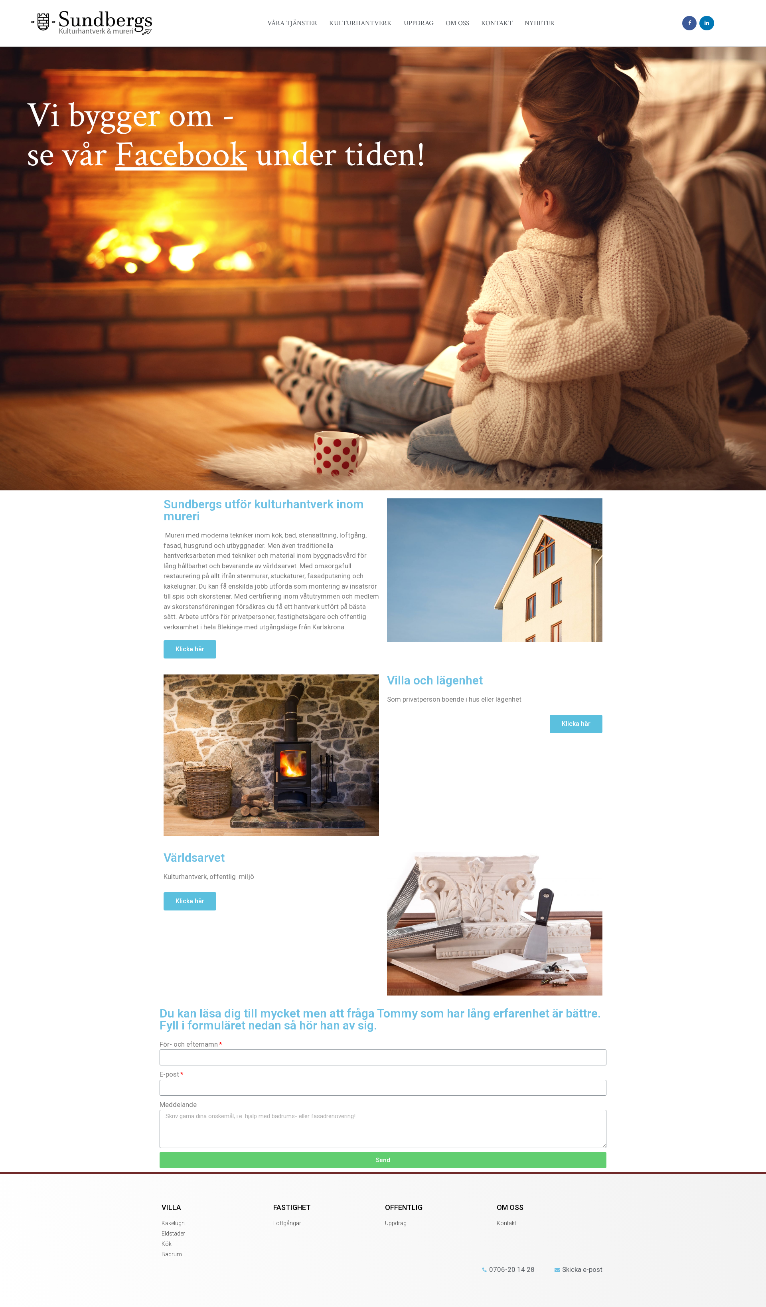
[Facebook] (689, 23)
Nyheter (540, 23)
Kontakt (497, 23)
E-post (169, 1074)
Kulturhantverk (360, 23)
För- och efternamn (189, 1044)
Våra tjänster (292, 23)
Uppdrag (419, 23)
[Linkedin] (706, 23)
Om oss (457, 23)
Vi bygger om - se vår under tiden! (226, 135)
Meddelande (178, 1105)
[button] (190, 649)
